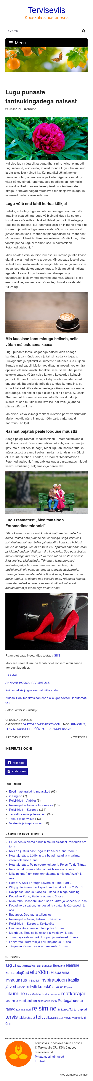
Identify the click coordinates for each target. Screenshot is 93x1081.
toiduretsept (27, 1017)
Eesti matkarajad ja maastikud (29, 791)
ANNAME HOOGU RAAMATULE (27, 682)
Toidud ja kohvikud (21, 818)
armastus (78, 724)
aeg (8, 965)
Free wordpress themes (74, 1074)
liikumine (15, 993)
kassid (21, 987)
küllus (59, 987)
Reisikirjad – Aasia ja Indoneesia (31, 805)
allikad (17, 965)
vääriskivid (79, 1017)
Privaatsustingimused (49, 1056)
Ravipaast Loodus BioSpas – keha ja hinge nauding (44, 892)
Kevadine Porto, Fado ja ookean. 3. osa (36, 896)
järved (10, 987)
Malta (45, 994)
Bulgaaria (59, 965)
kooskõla (46, 986)
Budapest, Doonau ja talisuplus (30, 914)
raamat (67, 728)
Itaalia (73, 980)
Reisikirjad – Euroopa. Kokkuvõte (31, 923)
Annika (31, 109)
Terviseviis (46, 10)
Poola (54, 1001)
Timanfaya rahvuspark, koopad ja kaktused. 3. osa (43, 937)
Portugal (65, 1000)
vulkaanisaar (53, 1017)
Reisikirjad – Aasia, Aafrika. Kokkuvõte (35, 919)
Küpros (68, 987)
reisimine (44, 1008)
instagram (19, 771)
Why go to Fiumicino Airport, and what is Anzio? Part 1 (46, 887)
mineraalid (44, 1001)
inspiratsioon (53, 980)
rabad (10, 1009)
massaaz (55, 994)
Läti (28, 994)
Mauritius (11, 1001)
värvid (67, 1017)
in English (15, 796)
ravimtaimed (23, 1009)
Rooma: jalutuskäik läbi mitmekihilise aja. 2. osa (41, 869)
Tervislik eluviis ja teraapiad (27, 814)
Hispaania (60, 972)
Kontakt (40, 1061)
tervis (11, 1017)
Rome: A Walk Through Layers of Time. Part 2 (40, 882)
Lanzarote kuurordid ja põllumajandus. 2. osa (40, 941)
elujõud (22, 972)
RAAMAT (11, 675)
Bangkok (47, 965)
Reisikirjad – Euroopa (23, 809)
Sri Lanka (63, 1009)
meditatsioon (51, 728)
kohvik (31, 987)
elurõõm (33, 728)
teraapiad (80, 1009)
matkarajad (74, 993)
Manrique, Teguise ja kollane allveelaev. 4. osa (41, 932)
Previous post (18, 737)
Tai (71, 1009)
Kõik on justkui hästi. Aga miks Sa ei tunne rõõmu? (43, 851)
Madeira (37, 994)
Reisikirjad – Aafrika (22, 800)
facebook (18, 762)
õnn (8, 1023)
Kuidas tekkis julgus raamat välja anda (31, 690)
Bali (39, 965)
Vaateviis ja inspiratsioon (41, 724)
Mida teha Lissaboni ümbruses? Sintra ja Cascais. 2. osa (48, 901)
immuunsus (16, 980)
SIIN (57, 655)
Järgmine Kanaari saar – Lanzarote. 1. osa (38, 946)
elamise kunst (15, 728)
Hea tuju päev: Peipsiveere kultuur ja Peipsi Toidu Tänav (47, 864)
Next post (78, 737)
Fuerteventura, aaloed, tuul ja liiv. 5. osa (36, 928)
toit (39, 1017)
